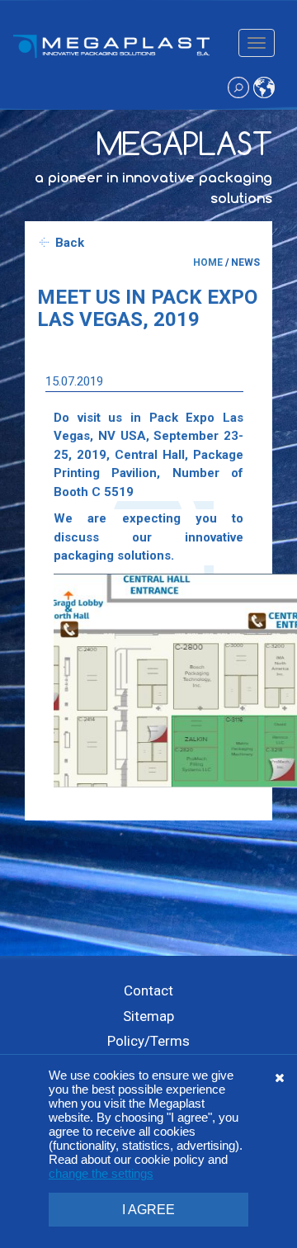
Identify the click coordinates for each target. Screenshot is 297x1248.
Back (69, 242)
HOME (208, 262)
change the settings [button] (101, 1173)
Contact (148, 990)
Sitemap (148, 1016)
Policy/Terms (148, 1041)
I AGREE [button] (148, 1210)
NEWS (245, 262)
